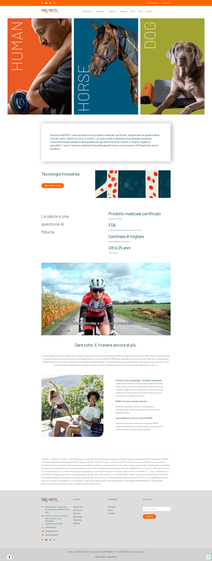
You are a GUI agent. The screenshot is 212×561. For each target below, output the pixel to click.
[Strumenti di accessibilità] (9, 557)
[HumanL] (40, 19)
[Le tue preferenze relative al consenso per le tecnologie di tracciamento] (208, 557)
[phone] (54, 3)
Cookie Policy (112, 557)
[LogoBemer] (50, 10)
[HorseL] (106, 19)
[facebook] (42, 3)
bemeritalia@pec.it (51, 535)
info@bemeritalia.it (52, 531)
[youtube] (46, 3)
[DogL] (172, 19)
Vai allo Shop (166, 3)
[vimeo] (50, 3)
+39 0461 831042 (50, 527)
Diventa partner (153, 3)
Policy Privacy (100, 557)
